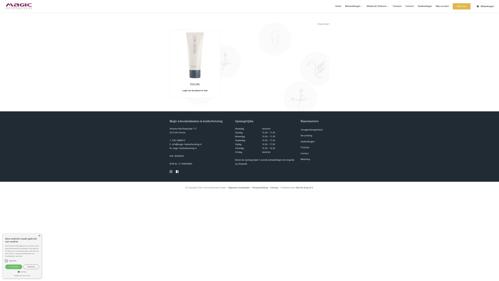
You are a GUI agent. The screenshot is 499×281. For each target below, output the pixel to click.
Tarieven (397, 6)
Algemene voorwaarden (239, 188)
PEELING (195, 84)
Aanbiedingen (425, 6)
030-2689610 (178, 140)
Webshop (305, 159)
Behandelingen (352, 6)
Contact (409, 6)
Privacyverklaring (260, 188)
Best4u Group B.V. (305, 188)
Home (338, 6)
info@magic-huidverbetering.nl (187, 144)
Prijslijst (305, 147)
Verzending (306, 136)
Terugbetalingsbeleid (311, 130)
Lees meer (18, 256)
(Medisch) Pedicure (376, 6)
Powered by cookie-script (22, 276)
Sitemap (274, 188)
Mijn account (442, 6)
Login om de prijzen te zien (195, 90)
